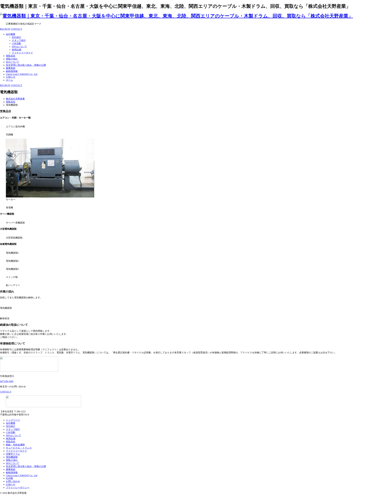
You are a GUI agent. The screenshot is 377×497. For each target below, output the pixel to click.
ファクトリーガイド (22, 52)
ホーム (9, 80)
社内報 (9, 478)
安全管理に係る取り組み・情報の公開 (26, 65)
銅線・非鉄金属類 (15, 444)
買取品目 (10, 56)
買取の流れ (12, 59)
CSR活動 (16, 43)
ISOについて (12, 62)
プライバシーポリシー (17, 487)
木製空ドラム (13, 454)
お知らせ (10, 77)
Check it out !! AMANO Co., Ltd (21, 74)
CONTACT (16, 29)
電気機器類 (12, 457)
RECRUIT (5, 29)
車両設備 (16, 49)
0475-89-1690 (6, 381)
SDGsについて (19, 46)
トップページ (13, 420)
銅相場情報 (12, 71)
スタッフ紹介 (19, 40)
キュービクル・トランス (19, 448)
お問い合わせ (13, 481)
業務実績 (10, 68)
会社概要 (10, 34)
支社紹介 (16, 37)
